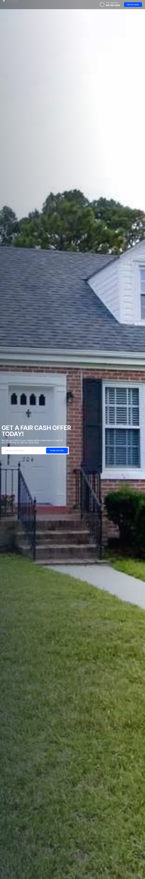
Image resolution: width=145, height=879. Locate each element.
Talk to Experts (112, 3)
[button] (133, 4)
